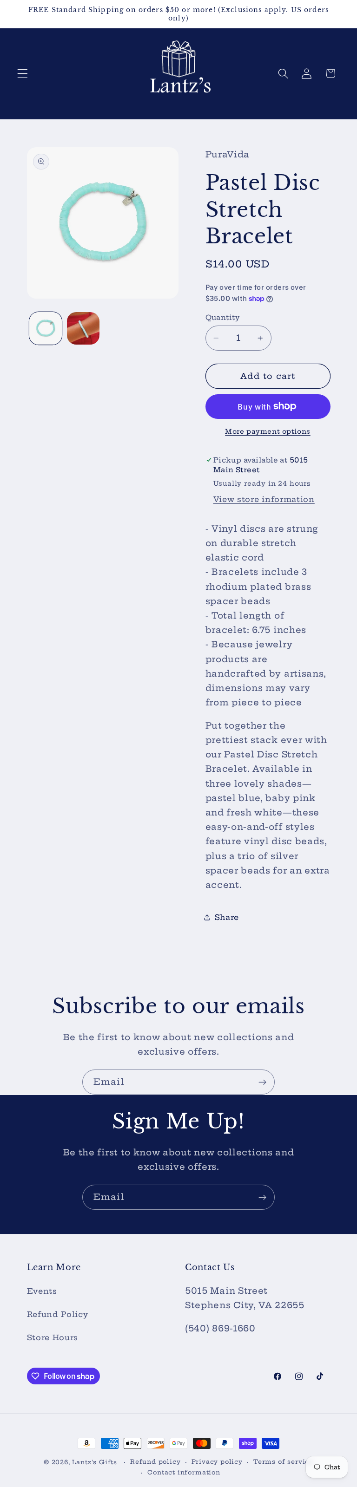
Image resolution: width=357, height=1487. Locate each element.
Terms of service (283, 1461)
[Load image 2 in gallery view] (83, 328)
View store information (264, 499)
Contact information (183, 1472)
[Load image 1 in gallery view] (45, 328)
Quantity (222, 317)
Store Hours (53, 1337)
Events (42, 1291)
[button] (22, 73)
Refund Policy (57, 1314)
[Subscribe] (262, 1082)
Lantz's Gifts (94, 1462)
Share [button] (227, 917)
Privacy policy (217, 1461)
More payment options (268, 431)
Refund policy (155, 1461)
